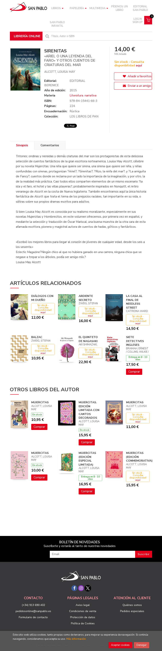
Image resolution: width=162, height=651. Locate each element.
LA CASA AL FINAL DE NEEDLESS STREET (134, 302)
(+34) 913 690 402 (33, 605)
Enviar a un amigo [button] (139, 86)
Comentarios (49, 145)
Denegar (142, 645)
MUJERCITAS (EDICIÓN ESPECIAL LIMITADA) (87, 459)
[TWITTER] (88, 588)
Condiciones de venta (82, 611)
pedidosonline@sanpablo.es (33, 611)
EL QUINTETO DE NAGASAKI (88, 339)
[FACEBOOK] (74, 588)
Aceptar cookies (120, 645)
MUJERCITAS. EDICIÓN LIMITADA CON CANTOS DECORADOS (89, 410)
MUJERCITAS (40, 402)
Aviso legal (83, 605)
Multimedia (97, 8)
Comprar (134, 372)
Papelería (77, 8)
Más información (76, 639)
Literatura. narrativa (83, 95)
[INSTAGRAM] (81, 588)
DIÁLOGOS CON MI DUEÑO (42, 298)
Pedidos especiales (132, 611)
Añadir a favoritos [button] (139, 76)
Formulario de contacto (33, 617)
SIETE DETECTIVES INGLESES (135, 341)
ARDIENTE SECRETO (86, 298)
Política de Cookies (83, 623)
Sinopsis (22, 145)
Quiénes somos (132, 605)
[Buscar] (46, 36)
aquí (139, 65)
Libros (56, 8)
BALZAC (36, 337)
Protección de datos (82, 617)
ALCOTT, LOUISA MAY (59, 72)
